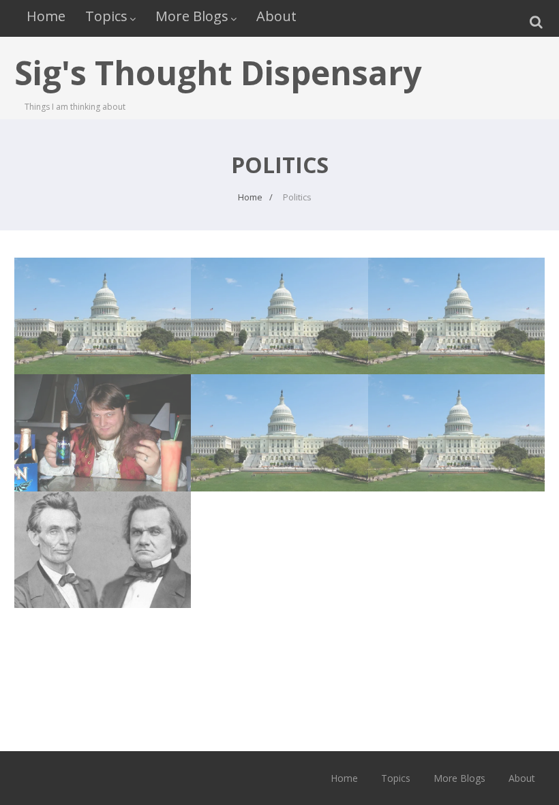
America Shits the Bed (456, 295)
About (276, 16)
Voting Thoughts (279, 412)
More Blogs (191, 16)
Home (46, 16)
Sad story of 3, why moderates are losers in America (102, 544)
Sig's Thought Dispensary (217, 72)
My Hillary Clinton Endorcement (457, 420)
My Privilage (102, 412)
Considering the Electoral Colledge (279, 303)
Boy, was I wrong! (103, 295)
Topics (106, 16)
